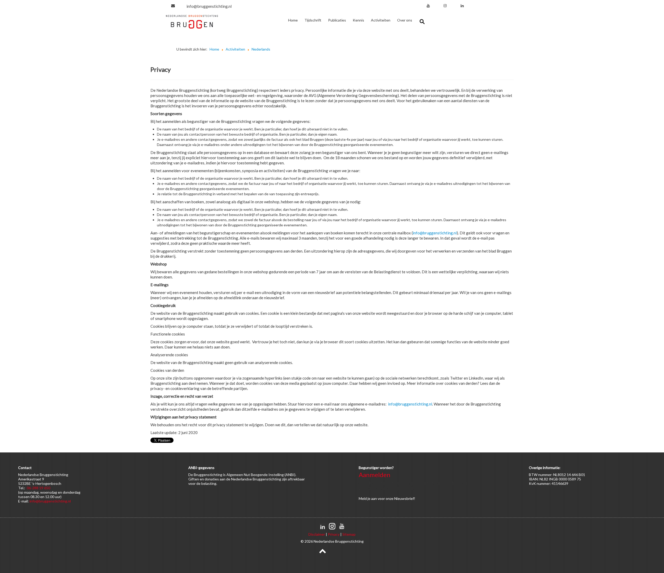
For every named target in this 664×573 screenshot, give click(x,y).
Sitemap (349, 534)
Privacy (334, 534)
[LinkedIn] (462, 5)
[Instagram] (445, 5)
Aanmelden (374, 474)
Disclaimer (316, 534)
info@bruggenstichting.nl (209, 6)
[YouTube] (428, 5)
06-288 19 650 (38, 488)
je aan (372, 498)
